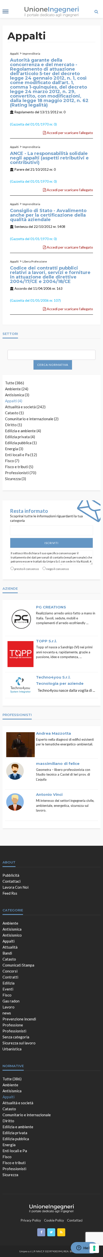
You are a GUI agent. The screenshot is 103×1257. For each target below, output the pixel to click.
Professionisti (14, 1031)
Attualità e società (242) (25, 407)
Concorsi (10, 971)
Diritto (8, 1120)
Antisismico (12, 935)
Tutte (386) (14, 383)
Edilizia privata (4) (20, 436)
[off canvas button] (5, 11)
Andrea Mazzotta (53, 733)
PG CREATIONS (51, 607)
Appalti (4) (13, 401)
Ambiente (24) (16, 389)
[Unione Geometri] (51, 1208)
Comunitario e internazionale (26, 1115)
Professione (12, 1025)
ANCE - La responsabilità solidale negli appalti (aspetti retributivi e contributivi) (49, 158)
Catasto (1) (14, 413)
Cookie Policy (54, 1220)
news (6, 1013)
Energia (9, 1144)
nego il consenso (57, 569)
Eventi (7, 989)
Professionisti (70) (20, 472)
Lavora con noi (15, 887)
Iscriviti (51, 543)
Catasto (9, 959)
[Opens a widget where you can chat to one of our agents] (84, 1248)
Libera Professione (34, 261)
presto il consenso (26, 569)
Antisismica (12, 929)
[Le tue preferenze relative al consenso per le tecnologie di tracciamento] (94, 1248)
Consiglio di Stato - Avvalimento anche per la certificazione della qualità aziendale (48, 215)
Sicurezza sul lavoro (19, 1043)
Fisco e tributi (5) (19, 466)
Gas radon (11, 1001)
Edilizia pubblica (15, 1138)
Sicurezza (10, 1174)
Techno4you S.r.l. (53, 677)
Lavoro (8, 1007)
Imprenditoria (31, 53)
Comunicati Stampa (18, 965)
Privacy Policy (31, 1220)
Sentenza (21, 227)
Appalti (14, 53)
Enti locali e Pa (14, 1150)
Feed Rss (9, 893)
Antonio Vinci (49, 794)
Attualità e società (17, 1103)
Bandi (7, 953)
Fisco (7, 995)
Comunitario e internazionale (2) (31, 419)
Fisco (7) (12, 460)
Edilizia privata (14, 1132)
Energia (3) (14, 448)
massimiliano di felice (58, 763)
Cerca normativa (52, 365)
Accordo (20, 288)
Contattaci (11, 881)
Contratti (10, 977)
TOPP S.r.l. (46, 641)
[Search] (96, 11)
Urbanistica (12, 1049)
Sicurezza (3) (15, 478)
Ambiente (10, 923)
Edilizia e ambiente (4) (23, 430)
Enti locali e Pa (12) (21, 454)
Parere (19, 169)
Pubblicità (10, 875)
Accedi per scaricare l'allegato (69, 133)
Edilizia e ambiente (17, 1126)
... (87, 623)
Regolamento (24, 112)
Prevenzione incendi (19, 1019)
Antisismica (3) (17, 395)
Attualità (10, 947)
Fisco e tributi (14, 1162)
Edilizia (8, 983)
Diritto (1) (13, 424)
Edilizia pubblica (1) (21, 442)
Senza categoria (15, 1037)
